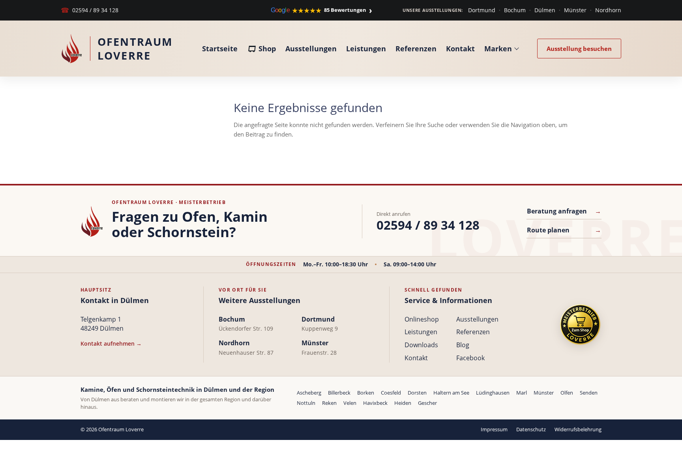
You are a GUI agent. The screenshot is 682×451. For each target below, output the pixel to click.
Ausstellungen (311, 48)
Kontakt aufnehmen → (111, 343)
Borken (365, 392)
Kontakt (460, 48)
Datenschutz (531, 429)
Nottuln (306, 402)
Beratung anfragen (564, 211)
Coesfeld (391, 392)
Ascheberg (309, 392)
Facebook (470, 358)
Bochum (515, 10)
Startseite (220, 48)
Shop (267, 48)
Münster (575, 10)
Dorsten (417, 392)
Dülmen (544, 10)
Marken (498, 48)
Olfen (566, 392)
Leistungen (366, 48)
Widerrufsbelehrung (578, 429)
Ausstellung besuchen (579, 48)
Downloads (421, 345)
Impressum (494, 429)
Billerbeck (339, 392)
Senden (589, 392)
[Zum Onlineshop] (580, 324)
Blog (462, 345)
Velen (349, 402)
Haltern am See (451, 392)
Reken (329, 402)
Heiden (402, 402)
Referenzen (416, 48)
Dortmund (481, 10)
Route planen (564, 230)
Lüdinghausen (493, 392)
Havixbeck (375, 402)
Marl (521, 392)
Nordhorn (608, 10)
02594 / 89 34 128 (89, 10)
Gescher (427, 402)
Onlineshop (422, 319)
